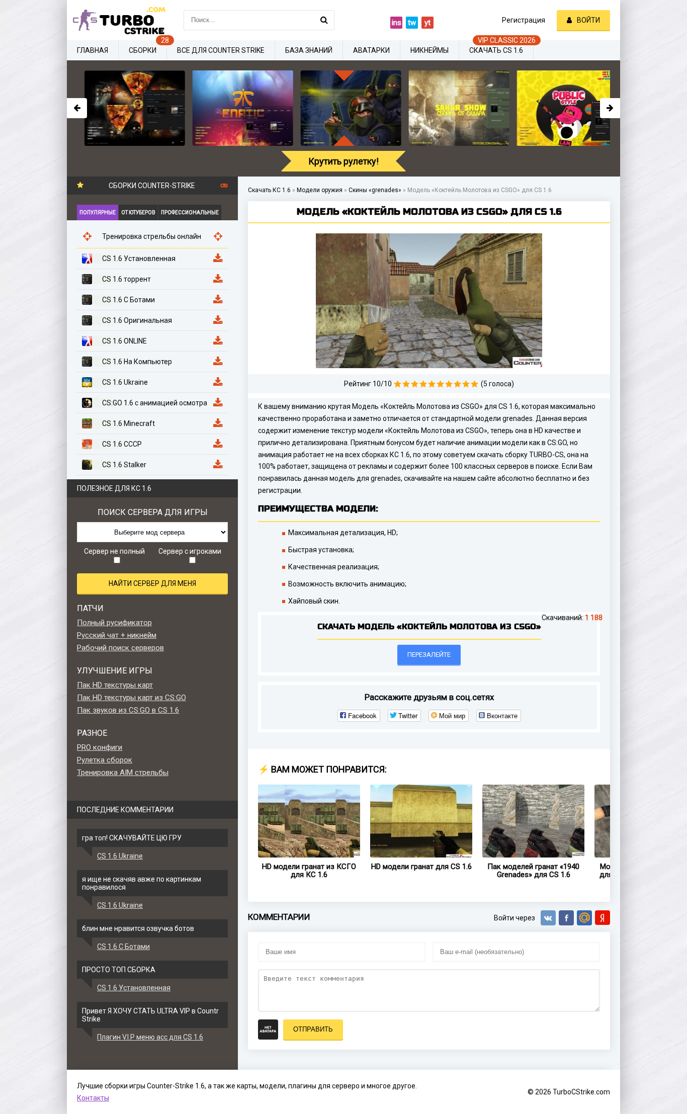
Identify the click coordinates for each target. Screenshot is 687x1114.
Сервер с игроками (189, 551)
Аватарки (371, 50)
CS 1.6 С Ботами (123, 946)
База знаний (308, 50)
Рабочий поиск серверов (120, 647)
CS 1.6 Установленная (133, 988)
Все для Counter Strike (221, 50)
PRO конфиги (99, 747)
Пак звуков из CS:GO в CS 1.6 (128, 710)
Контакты (93, 1098)
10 (474, 384)
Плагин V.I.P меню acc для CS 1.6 (150, 1037)
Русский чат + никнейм (116, 635)
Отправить (313, 1029)
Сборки (142, 50)
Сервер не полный (114, 551)
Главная (92, 50)
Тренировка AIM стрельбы (122, 772)
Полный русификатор (114, 622)
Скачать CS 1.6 (496, 50)
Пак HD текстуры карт (115, 685)
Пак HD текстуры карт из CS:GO (131, 697)
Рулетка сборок (104, 759)
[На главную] (117, 20)
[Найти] (324, 20)
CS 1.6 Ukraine (120, 856)
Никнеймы (429, 50)
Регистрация (523, 20)
